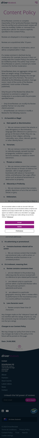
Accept (19, 222)
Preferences (19, 231)
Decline (19, 226)
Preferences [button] (10, 217)
